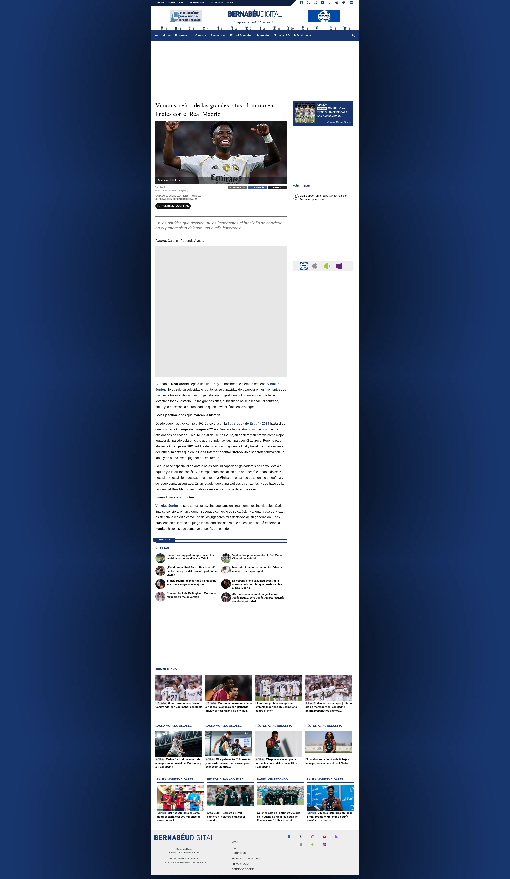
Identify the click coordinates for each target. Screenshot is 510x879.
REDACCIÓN (176, 2)
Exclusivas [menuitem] (218, 35)
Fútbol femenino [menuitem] (241, 35)
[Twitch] (330, 3)
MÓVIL (230, 2)
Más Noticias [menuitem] (303, 35)
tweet (276, 187)
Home (161, 2)
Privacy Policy (241, 864)
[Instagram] (315, 3)
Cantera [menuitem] (200, 35)
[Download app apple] (336, 3)
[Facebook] (301, 3)
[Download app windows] (351, 3)
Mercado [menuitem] (263, 35)
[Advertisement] (323, 233)
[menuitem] (156, 36)
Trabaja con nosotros (246, 858)
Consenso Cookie (243, 869)
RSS (234, 848)
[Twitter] (308, 3)
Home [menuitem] (167, 35)
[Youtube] (322, 3)
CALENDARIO (196, 2)
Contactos (239, 853)
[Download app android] (344, 3)
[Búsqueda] (354, 36)
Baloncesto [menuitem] (183, 35)
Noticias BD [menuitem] (282, 35)
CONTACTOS (215, 2)
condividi (257, 187)
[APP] (304, 265)
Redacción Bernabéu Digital (176, 199)
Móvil (235, 842)
